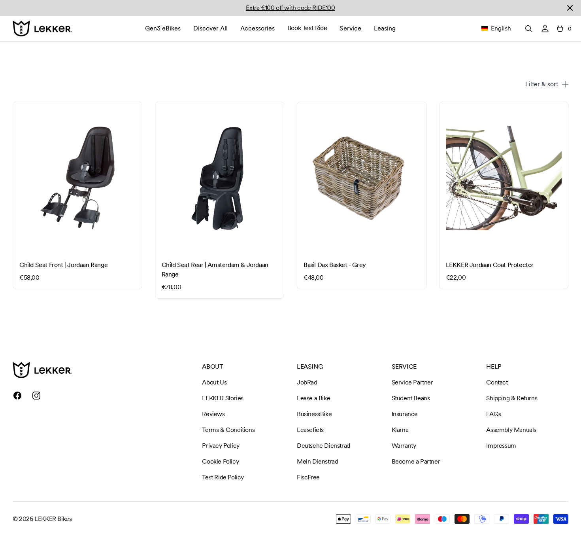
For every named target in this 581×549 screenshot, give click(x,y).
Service (350, 28)
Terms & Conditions (228, 430)
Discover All (210, 28)
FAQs (493, 414)
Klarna (400, 430)
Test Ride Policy (223, 477)
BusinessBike (314, 414)
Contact (496, 382)
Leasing (385, 28)
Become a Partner (416, 461)
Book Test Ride (307, 28)
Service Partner (412, 382)
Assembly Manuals (511, 430)
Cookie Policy (220, 461)
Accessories (257, 28)
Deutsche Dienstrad (323, 445)
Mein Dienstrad (317, 461)
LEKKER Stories (222, 398)
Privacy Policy (220, 445)
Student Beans (411, 398)
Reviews (213, 414)
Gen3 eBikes (163, 28)
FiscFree (308, 477)
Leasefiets (310, 430)
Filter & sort (541, 84)
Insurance (405, 414)
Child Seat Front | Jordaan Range (63, 265)
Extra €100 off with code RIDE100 (290, 7)
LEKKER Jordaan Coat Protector (490, 265)
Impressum (501, 445)
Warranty (404, 445)
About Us (214, 382)
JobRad (307, 382)
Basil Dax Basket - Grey (335, 265)
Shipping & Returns (511, 398)
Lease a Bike (313, 398)
